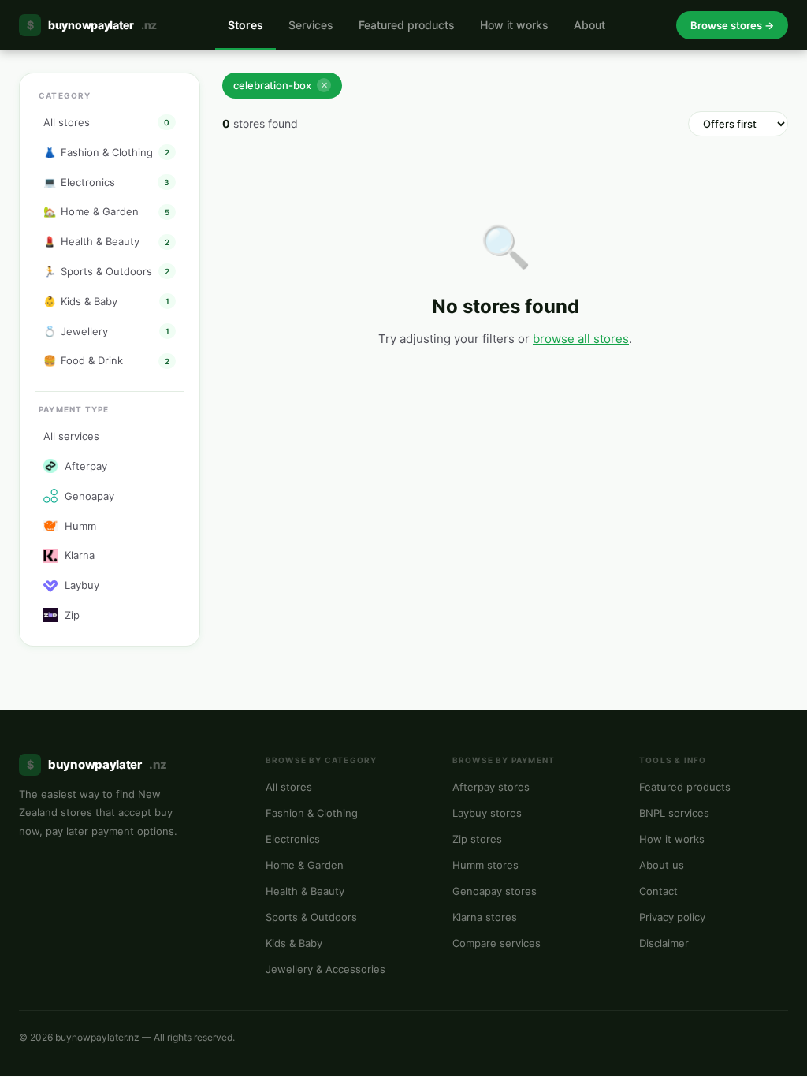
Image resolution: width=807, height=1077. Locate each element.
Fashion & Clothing (312, 813)
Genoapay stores (494, 891)
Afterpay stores (491, 787)
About (589, 25)
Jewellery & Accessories (325, 969)
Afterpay (86, 466)
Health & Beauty (305, 891)
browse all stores (581, 338)
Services (310, 25)
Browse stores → (732, 25)
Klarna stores (484, 917)
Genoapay (89, 496)
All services (71, 436)
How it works (514, 25)
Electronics (293, 839)
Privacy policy (672, 917)
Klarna (80, 555)
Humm (80, 526)
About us (661, 865)
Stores (245, 25)
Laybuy (82, 585)
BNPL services (674, 813)
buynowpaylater (92, 25)
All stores (289, 787)
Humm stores (485, 865)
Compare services (496, 943)
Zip (72, 615)
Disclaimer (664, 943)
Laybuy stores (487, 813)
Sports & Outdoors (311, 917)
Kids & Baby (294, 943)
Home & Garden (305, 865)
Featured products (407, 25)
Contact (658, 891)
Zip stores (477, 839)
